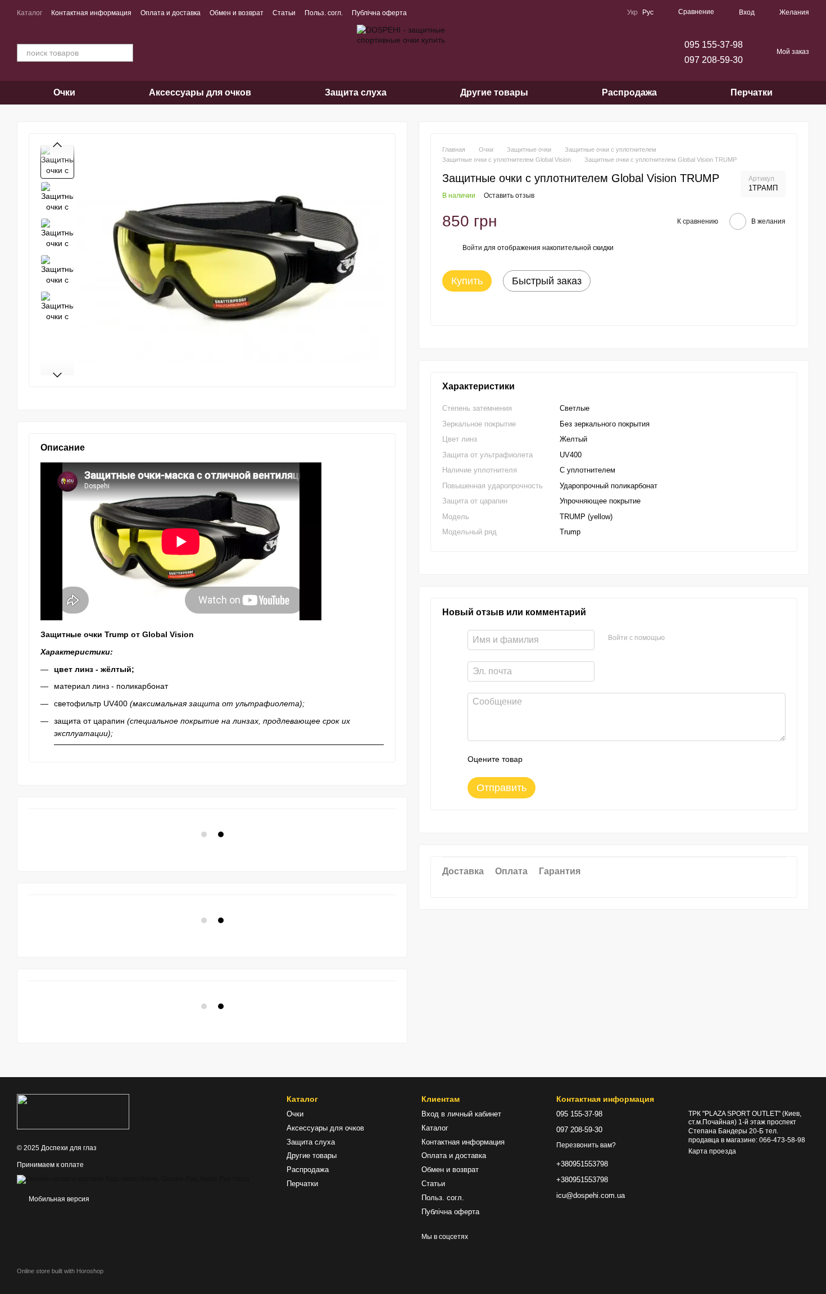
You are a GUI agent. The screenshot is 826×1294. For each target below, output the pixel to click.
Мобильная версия (58, 1199)
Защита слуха (356, 92)
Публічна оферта (379, 13)
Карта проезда (712, 1151)
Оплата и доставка (170, 13)
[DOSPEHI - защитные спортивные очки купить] (73, 1111)
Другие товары (494, 92)
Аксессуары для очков (200, 92)
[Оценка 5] (613, 759)
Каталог (29, 13)
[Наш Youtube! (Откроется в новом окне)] (436, 12)
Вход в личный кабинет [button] (461, 1114)
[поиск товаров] (124, 53)
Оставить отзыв (509, 195)
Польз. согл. (324, 13)
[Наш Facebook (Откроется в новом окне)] (422, 12)
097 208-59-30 (713, 60)
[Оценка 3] (577, 759)
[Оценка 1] (541, 759)
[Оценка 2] (559, 759)
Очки (64, 92)
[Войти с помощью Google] (695, 638)
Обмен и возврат (237, 13)
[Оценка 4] (595, 759)
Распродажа (629, 92)
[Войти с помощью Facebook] (677, 638)
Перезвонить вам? (586, 1145)
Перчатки (751, 92)
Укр (632, 12)
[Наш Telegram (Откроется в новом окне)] (449, 12)
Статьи (284, 13)
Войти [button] (472, 248)
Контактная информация (91, 13)
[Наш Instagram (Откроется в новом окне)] (463, 12)
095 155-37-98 (713, 44)
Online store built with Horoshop (60, 1271)
